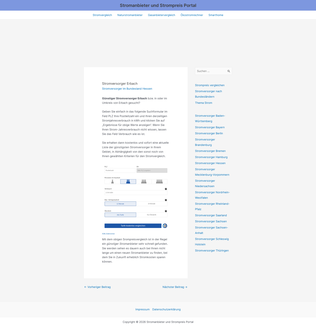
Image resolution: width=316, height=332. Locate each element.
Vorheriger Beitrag (97, 287)
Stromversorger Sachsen (211, 221)
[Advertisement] (158, 38)
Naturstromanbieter (130, 15)
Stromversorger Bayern (210, 127)
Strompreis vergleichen (210, 85)
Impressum (142, 309)
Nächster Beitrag (175, 287)
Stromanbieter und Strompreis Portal (158, 5)
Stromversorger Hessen (210, 163)
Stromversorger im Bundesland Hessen (127, 88)
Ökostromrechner (192, 15)
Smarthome (215, 15)
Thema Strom (203, 102)
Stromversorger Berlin (209, 133)
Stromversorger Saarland (211, 215)
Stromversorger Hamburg (211, 157)
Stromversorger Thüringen (212, 250)
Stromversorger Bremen (210, 151)
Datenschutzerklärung (166, 309)
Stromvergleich (102, 15)
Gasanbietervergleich (161, 15)
